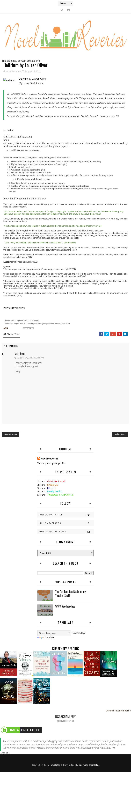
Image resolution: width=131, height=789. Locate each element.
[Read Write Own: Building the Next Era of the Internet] (75, 663)
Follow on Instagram (53, 531)
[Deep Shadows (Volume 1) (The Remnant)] (108, 663)
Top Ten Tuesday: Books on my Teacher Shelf (70, 593)
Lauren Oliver (39, 78)
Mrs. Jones (20, 354)
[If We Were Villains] (8, 690)
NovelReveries (49, 458)
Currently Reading (65, 648)
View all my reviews (14, 307)
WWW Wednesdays (65, 606)
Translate (49, 637)
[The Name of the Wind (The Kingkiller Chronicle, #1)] (41, 690)
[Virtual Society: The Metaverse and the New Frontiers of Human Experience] (58, 663)
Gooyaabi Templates (89, 765)
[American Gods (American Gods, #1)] (25, 690)
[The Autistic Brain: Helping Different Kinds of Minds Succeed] (8, 663)
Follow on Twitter (51, 515)
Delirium (23, 78)
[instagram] (68, 10)
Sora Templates (52, 765)
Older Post (120, 434)
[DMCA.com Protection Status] (21, 729)
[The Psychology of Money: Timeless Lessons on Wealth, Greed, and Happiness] (25, 663)
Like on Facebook (50, 523)
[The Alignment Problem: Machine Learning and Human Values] (41, 663)
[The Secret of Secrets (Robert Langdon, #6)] (92, 663)
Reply (18, 371)
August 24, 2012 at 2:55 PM (30, 357)
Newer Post (10, 434)
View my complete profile (51, 463)
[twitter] (61, 10)
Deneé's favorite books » (118, 710)
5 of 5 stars (36, 83)
